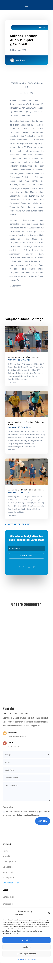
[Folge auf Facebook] (19, 567)
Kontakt (6, 856)
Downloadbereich (11, 882)
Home (5, 851)
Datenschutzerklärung (28, 815)
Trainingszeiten (10, 861)
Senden (42, 821)
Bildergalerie (8, 877)
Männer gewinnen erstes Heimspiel (24, 357)
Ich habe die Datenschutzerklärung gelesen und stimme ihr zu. (26, 813)
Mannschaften (9, 872)
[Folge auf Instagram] (34, 567)
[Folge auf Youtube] (29, 567)
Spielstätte (8, 866)
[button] (49, 913)
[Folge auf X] (24, 567)
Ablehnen (27, 947)
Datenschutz (22, 959)
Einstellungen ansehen (26, 953)
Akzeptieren (27, 940)
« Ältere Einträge (17, 524)
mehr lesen (12, 382)
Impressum (32, 959)
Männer (41, 27)
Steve (23, 60)
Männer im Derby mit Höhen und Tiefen (26, 490)
